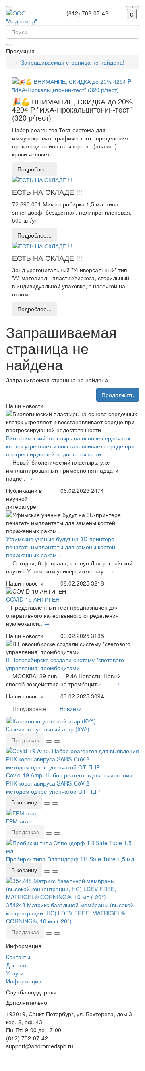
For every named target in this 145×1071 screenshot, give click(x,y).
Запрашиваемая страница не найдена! (72, 62)
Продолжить (118, 395)
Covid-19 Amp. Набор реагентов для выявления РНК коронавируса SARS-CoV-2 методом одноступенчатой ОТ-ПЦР (69, 783)
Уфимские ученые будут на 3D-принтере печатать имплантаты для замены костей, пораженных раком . (61, 547)
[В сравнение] (57, 741)
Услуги (14, 973)
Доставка (18, 965)
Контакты (18, 957)
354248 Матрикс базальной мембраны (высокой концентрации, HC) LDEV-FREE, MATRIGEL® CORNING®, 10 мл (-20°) (70, 913)
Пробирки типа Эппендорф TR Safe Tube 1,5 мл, (71, 859)
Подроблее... (34, 169)
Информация (23, 981)
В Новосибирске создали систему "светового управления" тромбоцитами (65, 664)
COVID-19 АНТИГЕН (33, 599)
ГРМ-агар (18, 821)
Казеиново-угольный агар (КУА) (47, 729)
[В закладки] (49, 741)
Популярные (29, 708)
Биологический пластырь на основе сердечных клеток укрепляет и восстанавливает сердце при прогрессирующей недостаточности (70, 446)
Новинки (71, 708)
